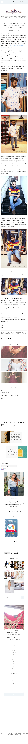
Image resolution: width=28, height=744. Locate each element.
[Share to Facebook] (4, 338)
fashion (18, 332)
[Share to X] (1, 338)
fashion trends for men (12, 333)
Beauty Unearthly (5, 390)
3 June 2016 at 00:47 (5, 392)
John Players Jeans (16, 334)
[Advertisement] (14, 714)
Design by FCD (18, 734)
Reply (2, 398)
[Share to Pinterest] (6, 338)
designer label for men (9, 332)
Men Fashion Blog (18, 336)
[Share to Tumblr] (8, 338)
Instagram (16, 275)
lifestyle (11, 336)
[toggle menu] (2, 2)
